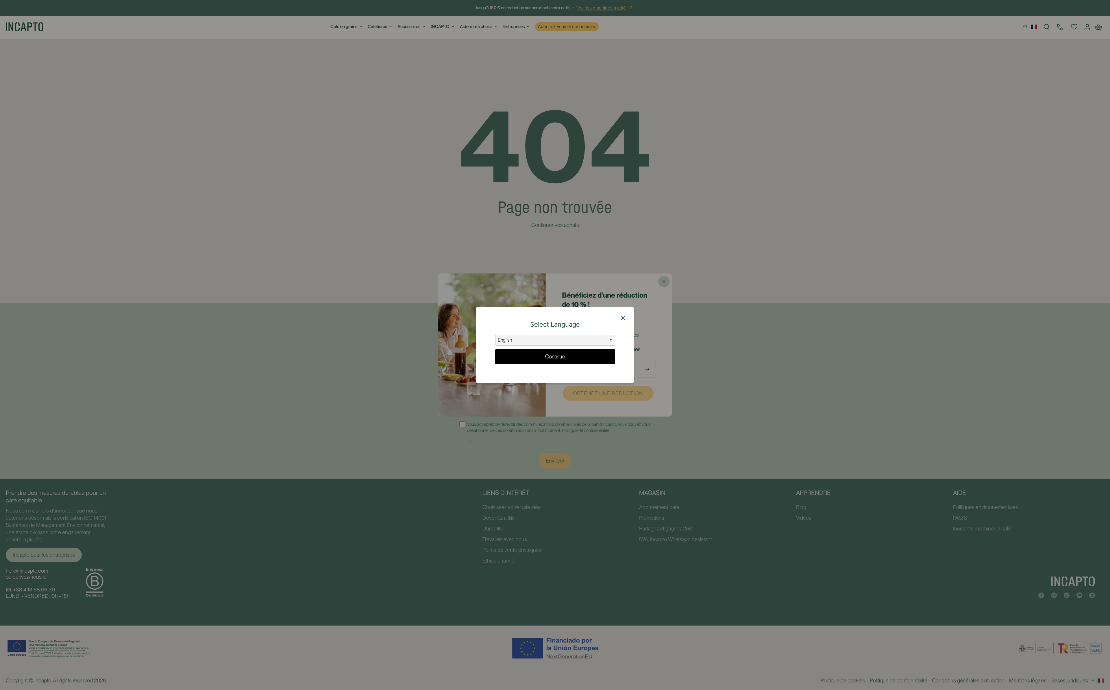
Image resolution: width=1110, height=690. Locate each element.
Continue (555, 357)
